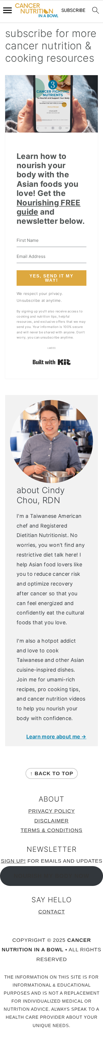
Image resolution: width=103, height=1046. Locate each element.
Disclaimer (51, 821)
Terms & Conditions (51, 830)
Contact (51, 912)
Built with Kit (52, 362)
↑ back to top (51, 773)
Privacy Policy (51, 811)
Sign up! (13, 861)
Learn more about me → (56, 737)
